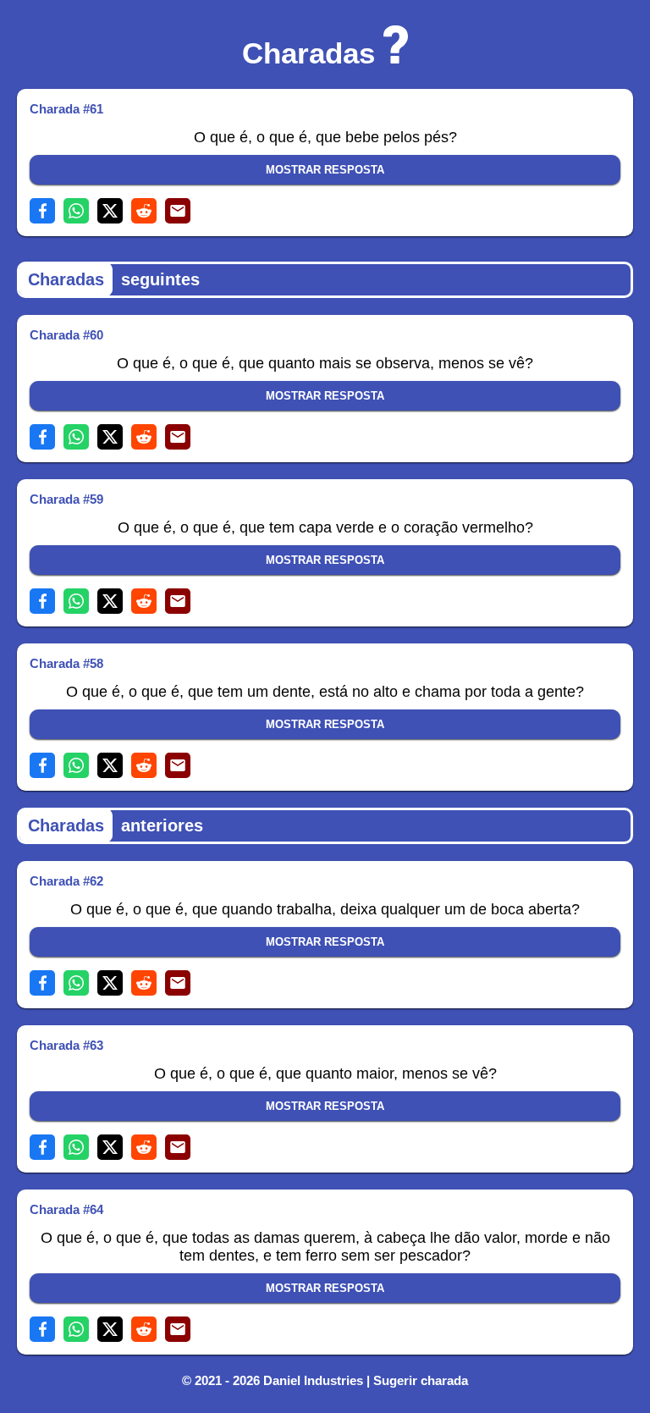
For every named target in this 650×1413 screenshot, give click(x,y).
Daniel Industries (313, 1380)
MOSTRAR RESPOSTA (325, 169)
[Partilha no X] (110, 211)
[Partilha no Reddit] (144, 211)
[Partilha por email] (177, 211)
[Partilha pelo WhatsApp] (76, 211)
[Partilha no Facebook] (42, 211)
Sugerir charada (420, 1380)
